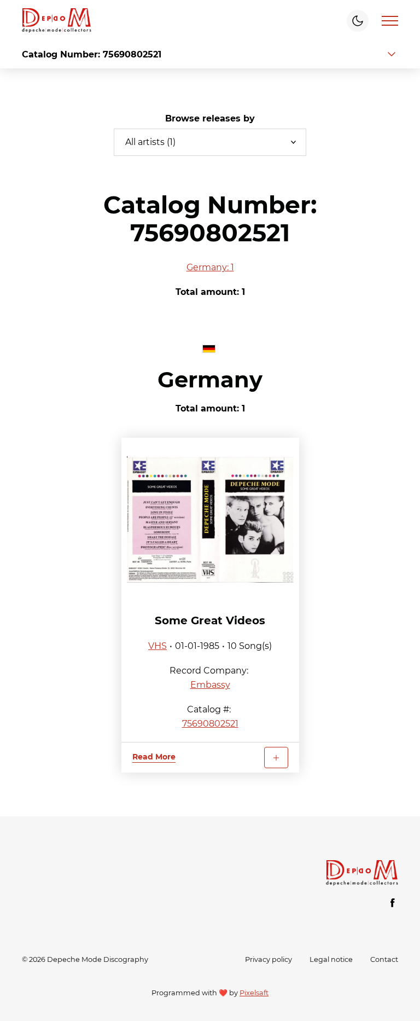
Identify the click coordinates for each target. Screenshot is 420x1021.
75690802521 (210, 723)
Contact (384, 959)
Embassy (210, 685)
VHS (157, 646)
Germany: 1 (210, 267)
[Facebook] (392, 902)
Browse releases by (210, 118)
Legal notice (331, 959)
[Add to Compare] (276, 757)
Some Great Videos (210, 620)
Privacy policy (268, 959)
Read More (154, 757)
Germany (210, 379)
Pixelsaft (254, 993)
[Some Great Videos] (210, 520)
